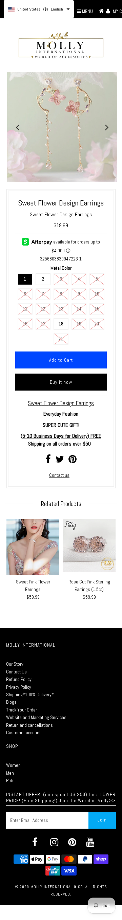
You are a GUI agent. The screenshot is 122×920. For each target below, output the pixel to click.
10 (97, 294)
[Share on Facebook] (48, 461)
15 (97, 309)
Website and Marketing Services (36, 717)
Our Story (14, 664)
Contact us (59, 475)
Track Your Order (21, 710)
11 (25, 309)
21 (61, 339)
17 (43, 324)
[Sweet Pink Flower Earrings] (32, 547)
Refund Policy (19, 679)
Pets (10, 780)
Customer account (23, 732)
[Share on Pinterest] (72, 461)
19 (79, 324)
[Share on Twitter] (59, 461)
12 (43, 309)
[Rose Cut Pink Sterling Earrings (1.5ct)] (89, 545)
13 (61, 309)
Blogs (11, 702)
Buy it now (61, 382)
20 (97, 324)
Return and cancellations (29, 725)
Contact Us (16, 672)
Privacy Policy (18, 687)
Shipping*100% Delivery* (30, 694)
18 (61, 324)
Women (13, 765)
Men (10, 773)
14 (79, 309)
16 (25, 324)
